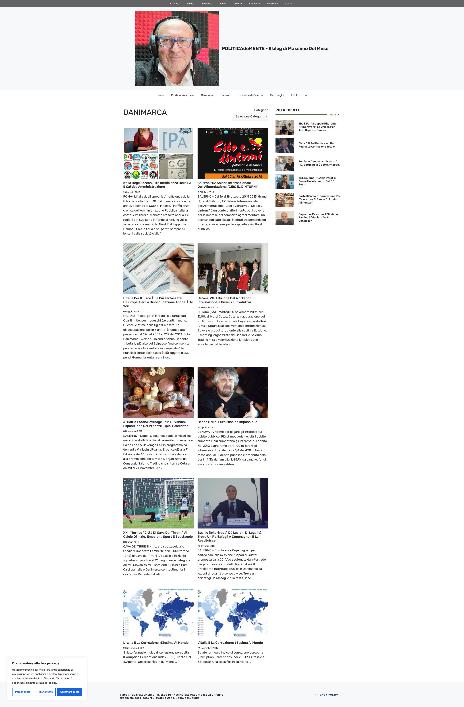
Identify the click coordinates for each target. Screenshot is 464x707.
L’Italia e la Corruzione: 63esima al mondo (156, 643)
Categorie (261, 110)
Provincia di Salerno (250, 95)
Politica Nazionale (182, 95)
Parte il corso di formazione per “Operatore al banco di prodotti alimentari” (319, 199)
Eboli (294, 95)
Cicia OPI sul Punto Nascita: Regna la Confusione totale (317, 145)
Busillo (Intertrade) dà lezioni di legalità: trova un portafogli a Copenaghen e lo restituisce (230, 536)
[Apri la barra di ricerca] (306, 95)
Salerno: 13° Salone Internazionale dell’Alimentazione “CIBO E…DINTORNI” (228, 185)
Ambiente (254, 3)
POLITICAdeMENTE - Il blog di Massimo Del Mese (275, 48)
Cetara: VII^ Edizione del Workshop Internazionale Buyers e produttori (225, 300)
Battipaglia (277, 95)
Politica (190, 3)
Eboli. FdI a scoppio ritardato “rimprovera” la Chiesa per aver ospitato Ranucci (318, 127)
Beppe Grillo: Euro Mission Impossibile (227, 422)
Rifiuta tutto (45, 691)
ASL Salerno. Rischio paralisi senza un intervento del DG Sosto (317, 181)
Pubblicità (272, 3)
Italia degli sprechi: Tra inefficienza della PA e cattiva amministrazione (157, 185)
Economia (207, 3)
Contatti (289, 3)
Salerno (225, 95)
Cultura (238, 3)
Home (160, 95)
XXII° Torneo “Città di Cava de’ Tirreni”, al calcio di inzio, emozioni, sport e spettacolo (158, 535)
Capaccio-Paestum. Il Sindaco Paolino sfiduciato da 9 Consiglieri (318, 217)
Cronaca (174, 3)
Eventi (222, 3)
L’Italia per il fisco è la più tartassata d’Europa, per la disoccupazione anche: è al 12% (158, 302)
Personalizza (22, 691)
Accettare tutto (69, 691)
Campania (207, 95)
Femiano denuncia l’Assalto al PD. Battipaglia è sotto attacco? (319, 163)
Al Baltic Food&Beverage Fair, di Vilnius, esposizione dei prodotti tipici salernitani (156, 424)
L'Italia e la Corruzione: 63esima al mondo (230, 643)
